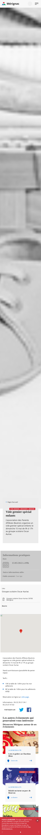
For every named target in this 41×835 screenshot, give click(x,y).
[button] (21, 631)
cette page (25, 697)
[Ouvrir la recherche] (30, 4)
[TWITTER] (21, 710)
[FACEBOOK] (28, 710)
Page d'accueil (13, 502)
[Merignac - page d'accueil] (20, 3)
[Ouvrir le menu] (36, 4)
